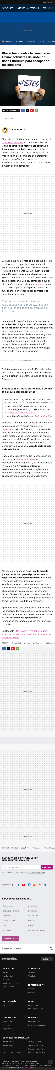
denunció (39, 284)
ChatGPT (8, 41)
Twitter (27, 110)
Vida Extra (32, 976)
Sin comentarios (12, 110)
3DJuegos (32, 972)
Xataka (5, 972)
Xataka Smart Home (10, 983)
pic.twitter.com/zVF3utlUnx (22, 412)
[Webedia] (49, 2)
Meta (42, 41)
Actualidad (16, 643)
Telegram (29, 884)
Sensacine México (35, 1045)
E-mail (36, 110)
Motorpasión (33, 1005)
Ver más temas (10, 939)
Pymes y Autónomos (36, 1025)
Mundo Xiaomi (8, 987)
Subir (45, 959)
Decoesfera (7, 1025)
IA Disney (37, 848)
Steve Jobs (31, 41)
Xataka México (8, 1042)
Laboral (31, 920)
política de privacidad (36, 873)
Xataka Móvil (8, 976)
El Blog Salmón (34, 1022)
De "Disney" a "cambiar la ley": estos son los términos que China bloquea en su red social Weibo (26, 634)
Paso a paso (8, 906)
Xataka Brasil (8, 1045)
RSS (34, 884)
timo (4, 925)
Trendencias (8, 1022)
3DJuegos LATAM (35, 1042)
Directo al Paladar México (13, 1052)
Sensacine (32, 989)
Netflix (31, 925)
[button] (17, 129)
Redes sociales (9, 920)
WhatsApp (7, 930)
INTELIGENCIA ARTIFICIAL (28, 8)
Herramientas (33, 911)
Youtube (24, 884)
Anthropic (20, 41)
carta (27, 643)
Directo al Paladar (10, 1005)
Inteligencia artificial (11, 911)
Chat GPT (25, 848)
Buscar (51, 948)
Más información (30, 1067)
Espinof (31, 992)
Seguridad (7, 916)
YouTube (51, 41)
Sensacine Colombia (36, 1049)
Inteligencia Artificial (36, 930)
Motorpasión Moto (35, 1009)
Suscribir (47, 867)
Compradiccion (9, 1029)
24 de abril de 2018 (43, 415)
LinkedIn (45, 884)
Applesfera (7, 980)
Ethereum (38, 643)
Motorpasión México (36, 1052)
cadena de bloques (25, 459)
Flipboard (32, 110)
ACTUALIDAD (7, 8)
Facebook (23, 110)
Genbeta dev (33, 916)
